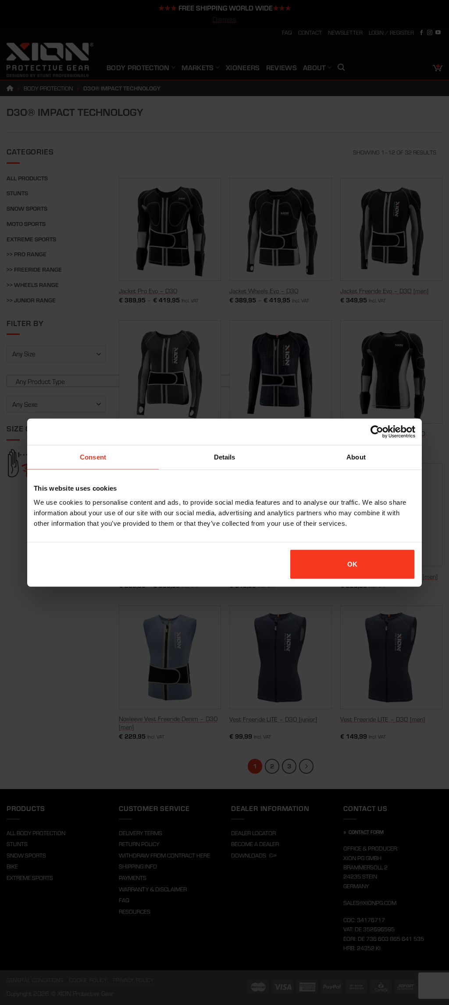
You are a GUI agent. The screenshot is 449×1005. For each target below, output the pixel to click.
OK (352, 563)
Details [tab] (224, 457)
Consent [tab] (93, 457)
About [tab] (356, 457)
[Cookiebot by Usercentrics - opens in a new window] (377, 431)
